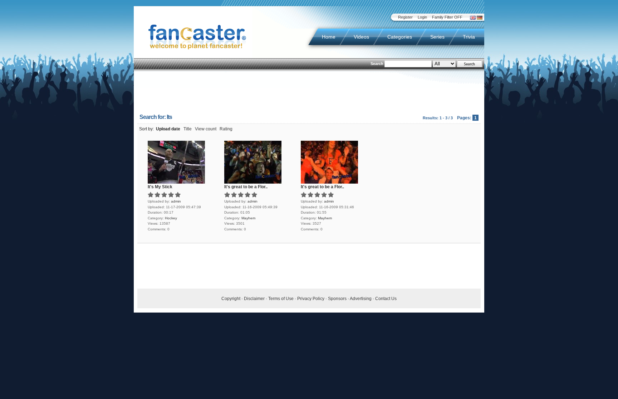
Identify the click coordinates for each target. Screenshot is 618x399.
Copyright (230, 298)
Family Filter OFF (447, 17)
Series (437, 37)
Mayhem (248, 218)
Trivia (469, 37)
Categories (399, 37)
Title (187, 128)
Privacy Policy (310, 298)
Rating (226, 128)
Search (377, 63)
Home (328, 37)
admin (176, 201)
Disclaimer (254, 298)
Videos (361, 37)
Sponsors (337, 298)
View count (205, 128)
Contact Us (386, 298)
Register (405, 17)
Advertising (361, 298)
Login (422, 17)
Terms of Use (281, 298)
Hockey (171, 218)
